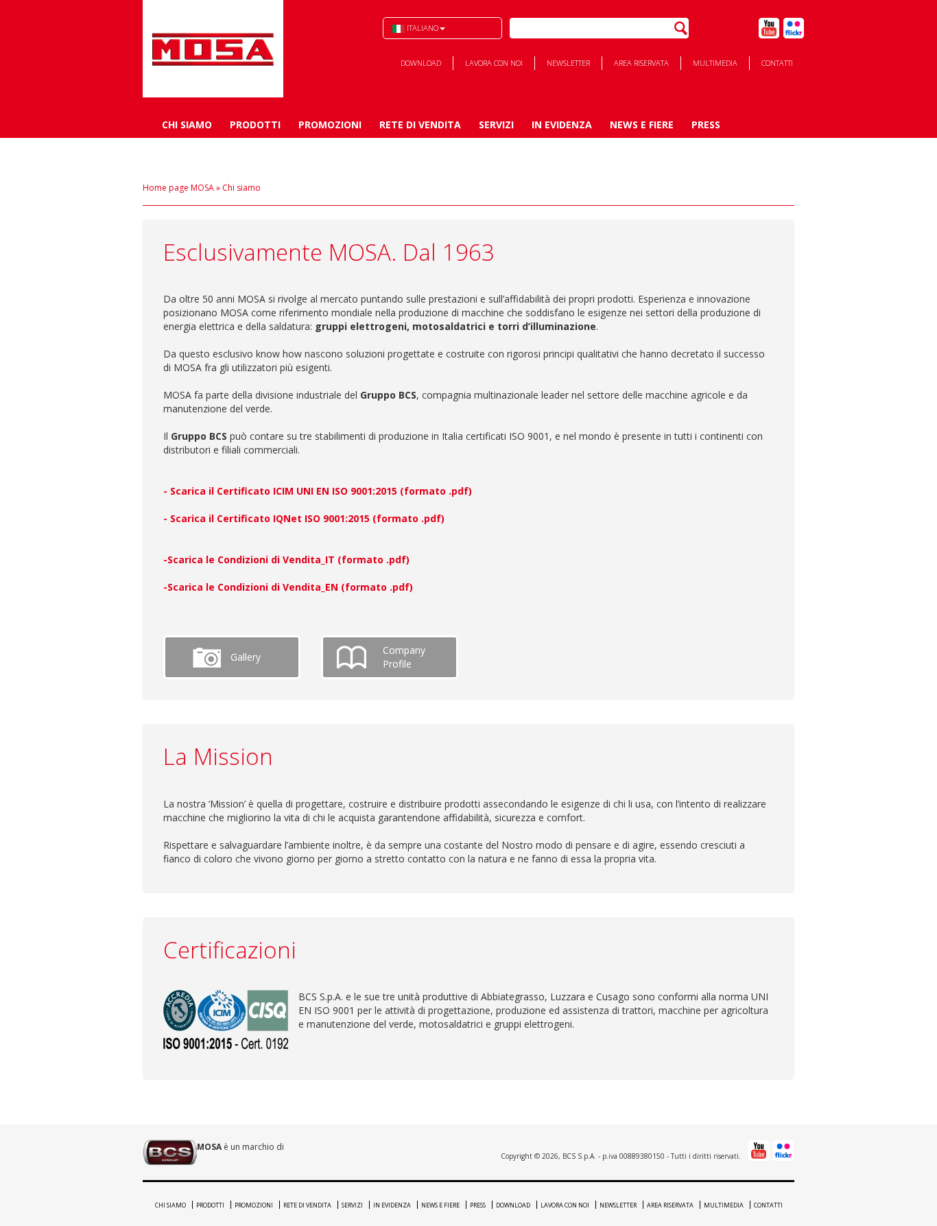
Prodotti (255, 124)
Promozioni (329, 124)
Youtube (769, 28)
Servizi (496, 124)
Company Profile (404, 657)
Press (705, 124)
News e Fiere (642, 124)
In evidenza (562, 124)
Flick (794, 28)
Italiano (421, 28)
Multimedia (715, 63)
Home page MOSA (178, 187)
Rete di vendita (420, 124)
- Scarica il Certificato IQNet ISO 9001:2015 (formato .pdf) (303, 518)
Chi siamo (187, 124)
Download (421, 63)
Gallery (245, 656)
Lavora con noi (494, 63)
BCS (213, 48)
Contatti (777, 63)
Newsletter (568, 63)
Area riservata (641, 63)
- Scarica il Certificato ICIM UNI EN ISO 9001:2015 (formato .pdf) (317, 490)
